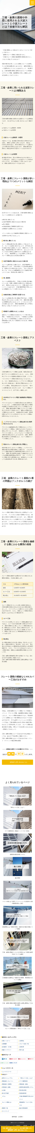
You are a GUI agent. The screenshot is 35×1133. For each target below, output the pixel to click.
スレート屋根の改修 (14, 715)
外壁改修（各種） (6, 1087)
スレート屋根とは (6, 1102)
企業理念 (21, 1040)
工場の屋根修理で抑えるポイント (26, 1098)
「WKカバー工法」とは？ (26, 1078)
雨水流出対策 (22, 1090)
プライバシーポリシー (5, 1125)
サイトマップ (5, 1111)
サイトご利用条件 (16, 1125)
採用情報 (25, 1125)
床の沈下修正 (5, 1093)
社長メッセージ (6, 1040)
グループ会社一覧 (24, 1044)
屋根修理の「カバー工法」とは (26, 1104)
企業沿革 (21, 1047)
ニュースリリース (6, 1071)
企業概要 (4, 1044)
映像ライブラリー (6, 1050)
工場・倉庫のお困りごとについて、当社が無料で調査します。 (17, 1129)
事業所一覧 (5, 1108)
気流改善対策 (22, 1093)
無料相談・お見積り (17, 1116)
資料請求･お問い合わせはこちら (18, 762)
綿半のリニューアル (7, 1078)
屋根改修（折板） (24, 1084)
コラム (3, 1096)
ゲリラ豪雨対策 (23, 1081)
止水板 (3, 1090)
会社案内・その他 (6, 1047)
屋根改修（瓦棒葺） (7, 1084)
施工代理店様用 (23, 1108)
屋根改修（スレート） (8, 1081)
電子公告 (21, 1050)
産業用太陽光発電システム (26, 1087)
